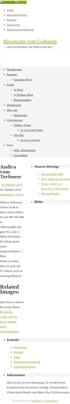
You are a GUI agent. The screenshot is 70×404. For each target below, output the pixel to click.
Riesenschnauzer (17, 15)
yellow (19, 194)
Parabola (36, 401)
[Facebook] (7, 2)
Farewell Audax (50, 193)
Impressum (13, 24)
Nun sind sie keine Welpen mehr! (8, 321)
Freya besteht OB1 (52, 174)
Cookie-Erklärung (24, 366)
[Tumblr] (21, 2)
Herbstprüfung (10, 331)
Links (10, 10)
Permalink (6, 312)
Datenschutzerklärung (20, 29)
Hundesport (7, 194)
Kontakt (11, 20)
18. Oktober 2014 (11, 184)
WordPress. (51, 401)
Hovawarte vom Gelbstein (30, 41)
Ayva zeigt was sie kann (55, 179)
